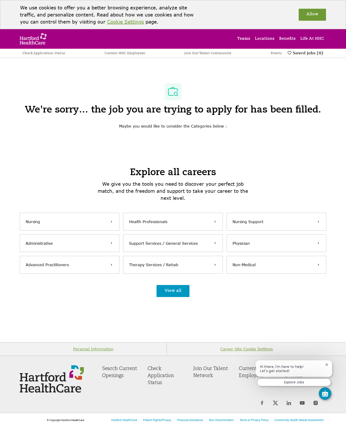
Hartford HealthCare (124, 420)
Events (276, 53)
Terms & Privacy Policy (254, 420)
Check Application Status (43, 53)
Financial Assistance (190, 420)
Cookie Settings (125, 21)
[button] (173, 291)
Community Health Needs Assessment (298, 420)
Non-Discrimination (221, 420)
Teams (243, 39)
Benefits (287, 39)
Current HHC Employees (125, 53)
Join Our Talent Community (207, 53)
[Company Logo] (33, 38)
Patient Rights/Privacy (157, 420)
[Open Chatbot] (325, 393)
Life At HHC (312, 39)
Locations (264, 39)
